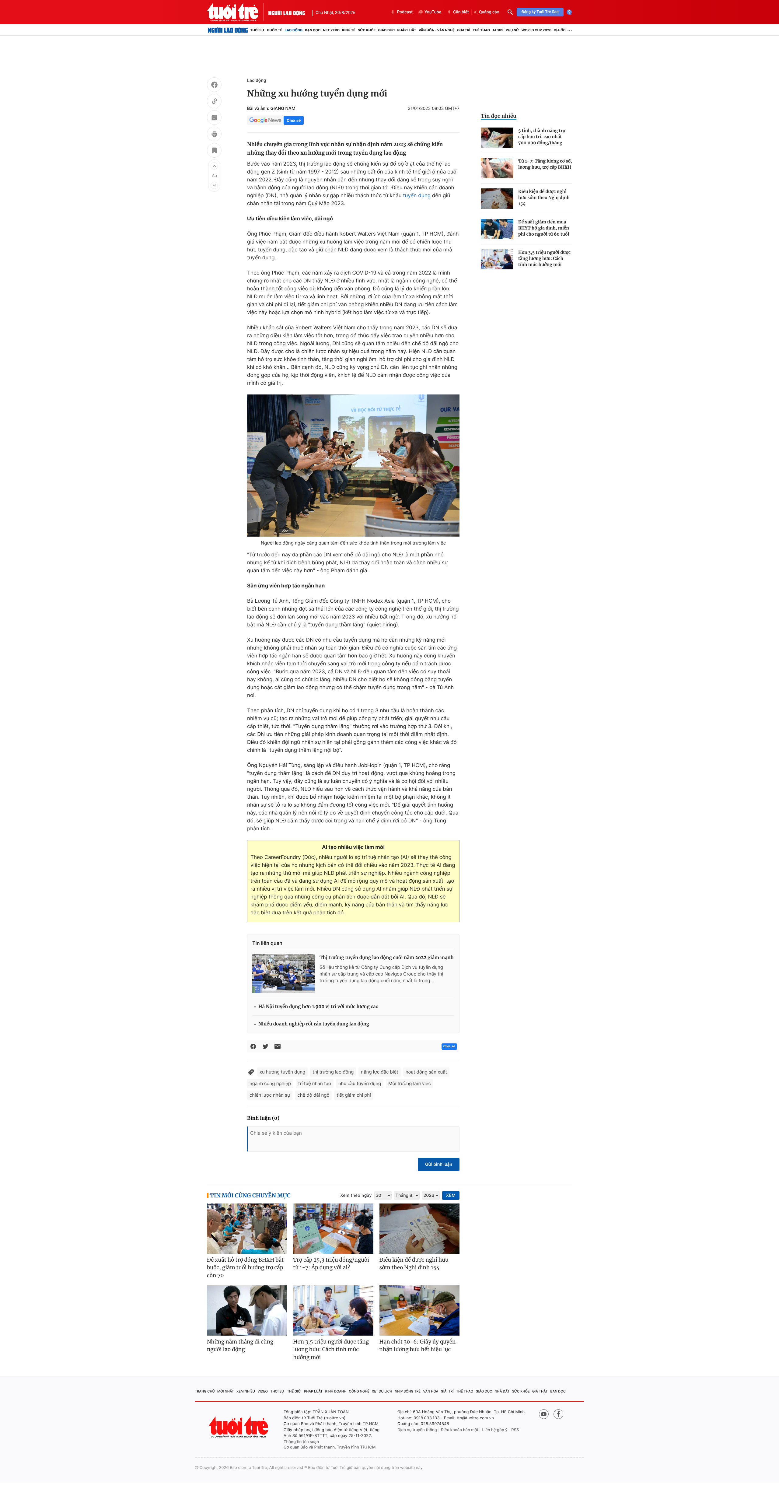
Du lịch (385, 1391)
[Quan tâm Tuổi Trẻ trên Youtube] (544, 1414)
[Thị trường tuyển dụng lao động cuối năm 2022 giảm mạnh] (283, 973)
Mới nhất (225, 1391)
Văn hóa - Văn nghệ (437, 30)
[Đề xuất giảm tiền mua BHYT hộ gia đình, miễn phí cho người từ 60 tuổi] (497, 229)
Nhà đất (502, 1391)
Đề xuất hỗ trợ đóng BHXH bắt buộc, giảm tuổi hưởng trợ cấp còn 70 (245, 1267)
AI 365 (497, 30)
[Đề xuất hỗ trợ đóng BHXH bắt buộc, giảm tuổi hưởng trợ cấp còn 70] (247, 1228)
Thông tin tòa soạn (301, 1441)
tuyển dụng (417, 196)
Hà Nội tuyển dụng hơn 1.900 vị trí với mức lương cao (318, 1007)
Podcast (405, 12)
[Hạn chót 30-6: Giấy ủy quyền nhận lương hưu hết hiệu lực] (419, 1310)
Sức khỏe (367, 30)
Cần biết (461, 12)
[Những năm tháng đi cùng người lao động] (247, 1310)
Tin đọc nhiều (498, 116)
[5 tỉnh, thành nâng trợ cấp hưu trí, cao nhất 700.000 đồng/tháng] (497, 138)
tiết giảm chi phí (354, 1095)
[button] (214, 166)
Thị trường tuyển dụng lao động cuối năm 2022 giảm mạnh (387, 958)
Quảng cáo (489, 12)
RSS (515, 1430)
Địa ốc (560, 30)
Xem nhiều (245, 1391)
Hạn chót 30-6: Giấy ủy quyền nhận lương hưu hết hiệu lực (417, 1345)
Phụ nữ (512, 30)
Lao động (294, 30)
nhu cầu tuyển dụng (359, 1083)
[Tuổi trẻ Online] (239, 1427)
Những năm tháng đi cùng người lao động (240, 1345)
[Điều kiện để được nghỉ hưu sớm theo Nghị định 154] (497, 198)
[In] (214, 135)
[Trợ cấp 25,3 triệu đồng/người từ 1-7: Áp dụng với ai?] (333, 1228)
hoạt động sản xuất (426, 1072)
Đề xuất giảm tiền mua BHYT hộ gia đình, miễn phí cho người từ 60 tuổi (543, 228)
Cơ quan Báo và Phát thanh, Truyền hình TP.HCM (330, 1447)
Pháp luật (406, 30)
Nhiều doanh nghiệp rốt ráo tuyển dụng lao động (313, 1024)
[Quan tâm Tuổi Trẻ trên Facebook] (558, 1414)
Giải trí (463, 30)
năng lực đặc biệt (379, 1072)
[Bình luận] (214, 118)
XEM (451, 1195)
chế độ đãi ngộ (313, 1095)
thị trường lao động (333, 1072)
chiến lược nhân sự (270, 1095)
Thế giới (294, 1391)
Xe (374, 1391)
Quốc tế (274, 30)
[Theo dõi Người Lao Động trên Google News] (265, 120)
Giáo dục (386, 30)
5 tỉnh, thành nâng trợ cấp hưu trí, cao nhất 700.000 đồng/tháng (541, 136)
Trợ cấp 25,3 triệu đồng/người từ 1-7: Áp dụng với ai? (331, 1263)
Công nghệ (359, 1391)
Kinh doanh (336, 1391)
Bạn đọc (312, 30)
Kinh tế (348, 30)
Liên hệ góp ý (495, 1430)
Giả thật (540, 1391)
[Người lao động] (286, 12)
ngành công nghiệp (270, 1083)
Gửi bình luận (438, 1164)
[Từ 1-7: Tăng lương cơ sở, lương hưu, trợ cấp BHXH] (497, 168)
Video (262, 1391)
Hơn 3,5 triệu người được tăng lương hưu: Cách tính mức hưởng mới (544, 258)
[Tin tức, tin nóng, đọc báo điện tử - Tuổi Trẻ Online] (237, 12)
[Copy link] (214, 102)
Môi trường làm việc (409, 1083)
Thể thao (481, 30)
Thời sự (257, 30)
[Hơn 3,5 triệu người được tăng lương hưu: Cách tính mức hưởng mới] (497, 259)
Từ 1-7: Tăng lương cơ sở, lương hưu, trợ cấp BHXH (545, 164)
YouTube (432, 12)
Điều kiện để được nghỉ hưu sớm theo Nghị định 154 (544, 197)
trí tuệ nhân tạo (314, 1083)
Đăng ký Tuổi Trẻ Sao (540, 12)
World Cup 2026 (536, 30)
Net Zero (331, 30)
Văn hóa (430, 1391)
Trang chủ (205, 1391)
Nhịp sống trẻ (408, 1391)
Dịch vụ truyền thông (417, 1430)
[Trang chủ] (228, 30)
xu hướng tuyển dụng (282, 1072)
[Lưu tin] (214, 151)
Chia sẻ (294, 120)
